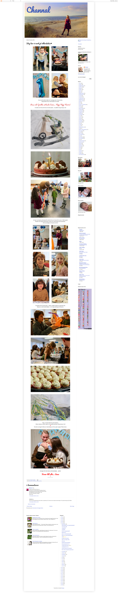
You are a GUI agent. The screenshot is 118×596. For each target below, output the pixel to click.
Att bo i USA (81, 259)
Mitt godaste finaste (82, 262)
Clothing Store (81, 98)
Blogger (63, 588)
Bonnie (80, 90)
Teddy (80, 147)
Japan (80, 118)
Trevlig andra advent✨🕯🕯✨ (66, 545)
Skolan (80, 143)
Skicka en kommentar (31, 504)
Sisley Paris (81, 142)
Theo (80, 148)
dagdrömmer (81, 99)
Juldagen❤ (64, 528)
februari (63, 564)
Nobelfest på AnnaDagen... (66, 542)
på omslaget (81, 138)
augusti (63, 555)
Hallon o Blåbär (82, 247)
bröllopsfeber (81, 94)
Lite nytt (80, 248)
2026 (62, 517)
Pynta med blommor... (36, 535)
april (63, 561)
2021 (62, 567)
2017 (62, 573)
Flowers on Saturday (82, 104)
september (64, 554)
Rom (80, 139)
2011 (62, 582)
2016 (62, 574)
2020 (62, 569)
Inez (79, 115)
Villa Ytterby (81, 251)
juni (62, 558)
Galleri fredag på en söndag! (37, 541)
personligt (80, 137)
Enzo (80, 103)
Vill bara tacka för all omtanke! (67, 548)
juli (62, 557)
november (64, 551)
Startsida (50, 506)
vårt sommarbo (81, 154)
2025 (62, 518)
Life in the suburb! (82, 233)
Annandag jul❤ (64, 526)
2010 (62, 583)
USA (80, 149)
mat (79, 128)
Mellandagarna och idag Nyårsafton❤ (68, 525)
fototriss (80, 105)
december (64, 524)
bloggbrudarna (81, 85)
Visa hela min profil (81, 74)
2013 (62, 579)
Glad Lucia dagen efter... (66, 539)
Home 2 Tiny (81, 274)
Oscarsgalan (81, 134)
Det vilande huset (82, 238)
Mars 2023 (81, 256)
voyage (80, 153)
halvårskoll (81, 110)
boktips (80, 89)
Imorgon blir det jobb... (65, 538)
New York (80, 133)
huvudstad (80, 114)
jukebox (80, 119)
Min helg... (63, 541)
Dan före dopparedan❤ (66, 531)
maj (62, 560)
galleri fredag (81, 108)
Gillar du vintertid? (35, 529)
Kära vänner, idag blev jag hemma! (67, 549)
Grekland (80, 109)
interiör (80, 117)
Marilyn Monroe (81, 127)
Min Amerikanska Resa (83, 267)
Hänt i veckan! (81, 237)
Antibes (80, 84)
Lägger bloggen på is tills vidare (84, 260)
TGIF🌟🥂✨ (64, 536)
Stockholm (80, 145)
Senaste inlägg (29, 506)
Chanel (80, 95)
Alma (80, 83)
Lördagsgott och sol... (65, 546)
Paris (80, 135)
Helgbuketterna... (81, 230)
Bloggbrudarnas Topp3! (36, 517)
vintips (80, 152)
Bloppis (80, 88)
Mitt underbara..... (82, 279)
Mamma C (31, 487)
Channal (38, 10)
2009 (62, 584)
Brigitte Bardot (81, 93)
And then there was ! (83, 255)
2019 (62, 570)
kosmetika (80, 120)
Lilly (79, 123)
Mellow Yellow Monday (83, 129)
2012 (62, 580)
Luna (80, 125)
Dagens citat (81, 100)
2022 (62, 522)
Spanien (80, 144)
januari (63, 565)
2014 (62, 577)
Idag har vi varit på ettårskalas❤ (67, 535)
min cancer (81, 130)
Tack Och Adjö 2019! (82, 268)
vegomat (80, 150)
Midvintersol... (64, 532)
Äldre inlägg (72, 506)
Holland (80, 113)
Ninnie (80, 241)
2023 (62, 521)
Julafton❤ (63, 529)
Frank (80, 107)
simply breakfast (81, 140)
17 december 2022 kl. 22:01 (34, 495)
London (80, 124)
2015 (62, 576)
